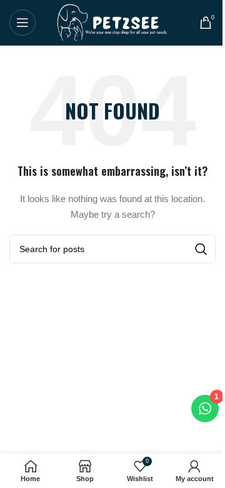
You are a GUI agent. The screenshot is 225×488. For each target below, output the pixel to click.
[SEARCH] (201, 249)
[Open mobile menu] (22, 22)
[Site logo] (113, 22)
